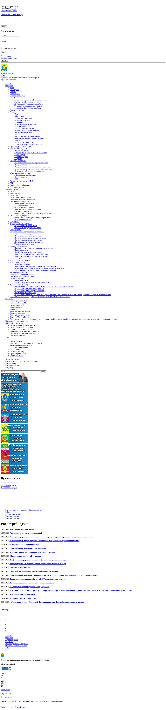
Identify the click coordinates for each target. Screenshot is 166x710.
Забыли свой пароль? (9, 58)
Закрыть (4, 60)
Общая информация (17, 341)
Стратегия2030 (15, 230)
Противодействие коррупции (16, 321)
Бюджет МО (14, 222)
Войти (4, 27)
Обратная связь (7, 694)
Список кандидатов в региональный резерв (31, 254)
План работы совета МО (19, 315)
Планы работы (15, 349)
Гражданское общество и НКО (21, 181)
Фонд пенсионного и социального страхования (32, 167)
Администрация (11, 189)
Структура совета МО (18, 301)
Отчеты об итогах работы (24, 207)
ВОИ (16, 179)
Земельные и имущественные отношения (30, 138)
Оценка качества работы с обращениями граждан (33, 213)
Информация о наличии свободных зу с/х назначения (35, 266)
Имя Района (14, 98)
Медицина (18, 122)
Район (7, 512)
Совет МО (9, 299)
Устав (12, 88)
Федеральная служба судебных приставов (30, 153)
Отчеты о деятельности (19, 347)
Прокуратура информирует (20, 147)
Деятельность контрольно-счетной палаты (26, 343)
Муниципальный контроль (24, 142)
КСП (7, 339)
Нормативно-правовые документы (27, 236)
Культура (17, 114)
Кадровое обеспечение (18, 246)
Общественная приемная (19, 201)
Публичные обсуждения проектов (27, 228)
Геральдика (14, 90)
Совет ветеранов (20, 177)
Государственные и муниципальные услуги (27, 232)
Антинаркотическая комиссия (21, 327)
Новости (13, 309)
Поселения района (17, 110)
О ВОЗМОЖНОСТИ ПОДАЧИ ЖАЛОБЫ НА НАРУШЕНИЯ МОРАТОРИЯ (44, 287)
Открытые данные (17, 187)
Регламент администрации (20, 272)
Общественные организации (21, 173)
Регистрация (6, 56)
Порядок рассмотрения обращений (27, 209)
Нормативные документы (24, 203)
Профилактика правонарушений (22, 333)
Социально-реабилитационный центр (29, 171)
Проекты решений (17, 305)
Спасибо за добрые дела (23, 211)
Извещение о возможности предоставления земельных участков (39, 268)
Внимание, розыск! (17, 335)
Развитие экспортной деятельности (28, 144)
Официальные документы (20, 216)
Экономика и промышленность (26, 130)
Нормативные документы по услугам (28, 242)
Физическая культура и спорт (25, 124)
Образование (19, 116)
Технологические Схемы (24, 244)
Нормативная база (21, 250)
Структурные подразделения (21, 197)
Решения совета (16, 307)
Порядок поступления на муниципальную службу (33, 248)
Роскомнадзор (19, 155)
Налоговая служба (21, 151)
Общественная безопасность (16, 323)
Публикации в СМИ (18, 354)
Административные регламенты (26, 234)
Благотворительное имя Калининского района (32, 100)
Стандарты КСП (16, 356)
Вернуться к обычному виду (12, 15)
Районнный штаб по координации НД (24, 331)
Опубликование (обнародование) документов (32, 218)
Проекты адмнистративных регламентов (30, 238)
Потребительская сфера (23, 132)
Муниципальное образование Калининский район (24, 510)
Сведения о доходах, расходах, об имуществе (31, 283)
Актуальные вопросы (22, 205)
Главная (8, 84)
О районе (9, 86)
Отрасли (13, 112)
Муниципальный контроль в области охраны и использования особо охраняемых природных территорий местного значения (62, 295)
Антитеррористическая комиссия (23, 325)
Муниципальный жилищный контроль (29, 291)
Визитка (13, 92)
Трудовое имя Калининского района (28, 106)
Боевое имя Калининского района (27, 108)
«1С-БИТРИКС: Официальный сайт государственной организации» (36, 701)
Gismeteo (13, 485)
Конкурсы (18, 258)
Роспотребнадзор (21, 157)
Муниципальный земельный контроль (29, 289)
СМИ (12, 183)
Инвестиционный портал (20, 185)
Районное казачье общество (25, 175)
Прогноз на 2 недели (9, 488)
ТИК (7, 337)
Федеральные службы (18, 149)
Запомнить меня (10, 48)
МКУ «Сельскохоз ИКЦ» (24, 128)
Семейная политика (22, 120)
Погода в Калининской (10, 483)
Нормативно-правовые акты (25, 293)
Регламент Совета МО (18, 303)
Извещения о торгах (18, 262)
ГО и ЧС (17, 140)
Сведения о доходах (17, 278)
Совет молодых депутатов (20, 311)
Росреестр (18, 159)
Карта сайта (5, 690)
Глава (12, 191)
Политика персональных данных (22, 276)
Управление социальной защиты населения (31, 163)
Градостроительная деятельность (27, 136)
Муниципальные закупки (20, 260)
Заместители (15, 193)
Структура (14, 195)
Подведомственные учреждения (22, 199)
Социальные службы (18, 161)
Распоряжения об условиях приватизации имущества (35, 270)
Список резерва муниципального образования (32, 256)
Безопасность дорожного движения (23, 329)
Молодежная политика (23, 118)
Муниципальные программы (21, 224)
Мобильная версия (8, 73)
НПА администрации (22, 220)
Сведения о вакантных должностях (28, 252)
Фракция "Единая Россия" (20, 317)
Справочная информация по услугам (28, 240)
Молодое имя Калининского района (28, 102)
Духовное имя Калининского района (28, 104)
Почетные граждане (17, 96)
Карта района (15, 94)
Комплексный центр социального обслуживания (33, 169)
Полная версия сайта (9, 11)
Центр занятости (20, 165)
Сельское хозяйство (21, 126)
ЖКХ (16, 134)
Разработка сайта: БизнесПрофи (13, 707)
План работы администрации (21, 274)
